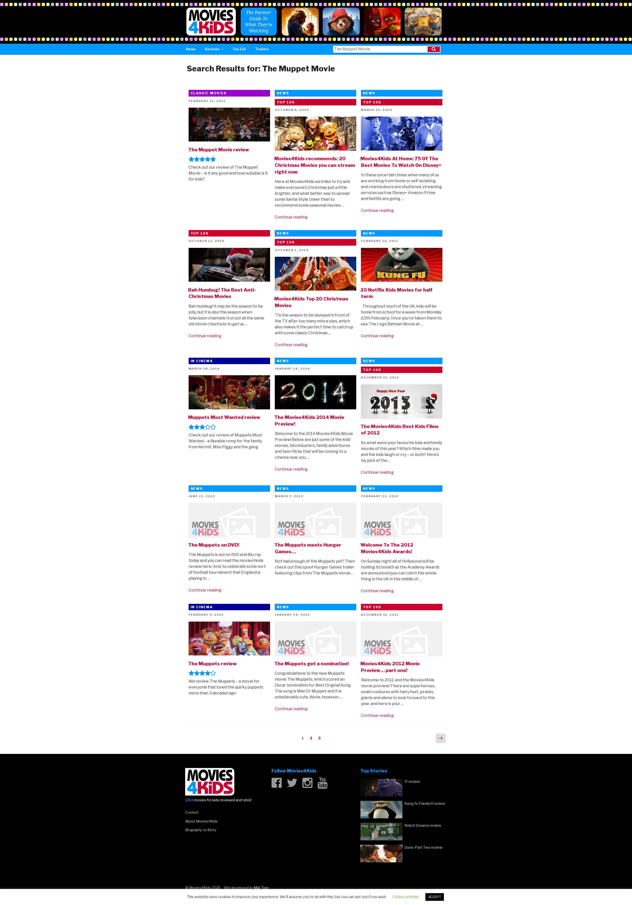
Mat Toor (261, 887)
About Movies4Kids (201, 821)
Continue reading (291, 217)
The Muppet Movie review (218, 150)
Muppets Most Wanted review (224, 417)
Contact (192, 812)
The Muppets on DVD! (213, 545)
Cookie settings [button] (405, 897)
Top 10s (239, 49)
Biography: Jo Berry (200, 830)
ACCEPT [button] (434, 897)
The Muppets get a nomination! (311, 664)
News (191, 49)
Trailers (262, 49)
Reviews (212, 49)
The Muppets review (212, 664)
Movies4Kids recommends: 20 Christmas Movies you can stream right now (314, 165)
